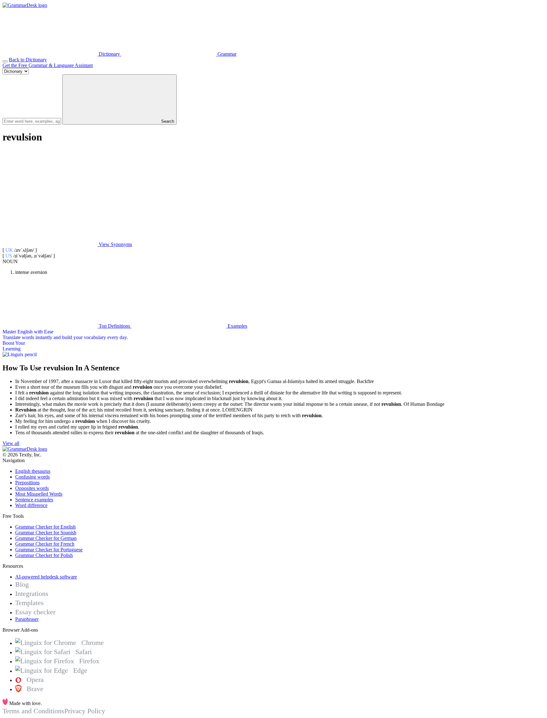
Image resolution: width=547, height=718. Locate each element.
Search (167, 121)
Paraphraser (27, 619)
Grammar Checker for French (44, 544)
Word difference (31, 505)
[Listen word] (50, 195)
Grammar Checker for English (45, 526)
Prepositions (27, 482)
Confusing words (32, 477)
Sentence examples (34, 499)
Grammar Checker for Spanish (45, 532)
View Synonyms (114, 244)
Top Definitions (114, 326)
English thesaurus (32, 471)
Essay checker (35, 612)
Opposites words (32, 488)
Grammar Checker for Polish (44, 555)
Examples (236, 326)
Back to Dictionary (28, 59)
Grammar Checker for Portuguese (49, 549)
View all (11, 443)
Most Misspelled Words (38, 494)
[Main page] (25, 5)
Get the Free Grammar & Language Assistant (48, 65)
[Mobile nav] (5, 61)
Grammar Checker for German (46, 538)
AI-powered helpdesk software (46, 576)
